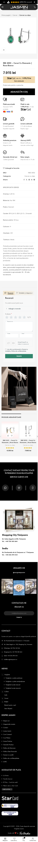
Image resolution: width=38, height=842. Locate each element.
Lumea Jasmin (7, 731)
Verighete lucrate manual (13, 685)
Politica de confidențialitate (11, 758)
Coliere (6, 691)
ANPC (5, 762)
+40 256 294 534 (11, 555)
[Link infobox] (5, 489)
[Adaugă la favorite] (12, 435)
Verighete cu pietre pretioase (14, 678)
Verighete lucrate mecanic (13, 688)
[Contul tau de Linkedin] (32, 179)
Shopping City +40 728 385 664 (13, 652)
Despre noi (6, 721)
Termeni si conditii (8, 755)
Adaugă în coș (19, 91)
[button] (19, 343)
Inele (5, 695)
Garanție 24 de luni (10, 157)
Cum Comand (7, 734)
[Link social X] (26, 179)
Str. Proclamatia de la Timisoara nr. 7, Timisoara (16, 641)
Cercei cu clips (25, 15)
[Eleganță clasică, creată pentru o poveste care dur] (19, 587)
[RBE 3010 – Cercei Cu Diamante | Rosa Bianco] (28, 430)
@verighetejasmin (19, 572)
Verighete (7, 674)
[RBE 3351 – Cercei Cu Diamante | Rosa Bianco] (10, 430)
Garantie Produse (8, 745)
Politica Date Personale (10, 751)
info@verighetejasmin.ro (10, 659)
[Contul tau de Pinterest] (29, 179)
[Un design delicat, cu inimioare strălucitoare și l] (30, 586)
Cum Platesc (6, 738)
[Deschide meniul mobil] (3, 7)
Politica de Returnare (9, 748)
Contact (5, 727)
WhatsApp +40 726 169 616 (12, 648)
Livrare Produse (7, 741)
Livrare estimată (26, 124)
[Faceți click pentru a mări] (4, 50)
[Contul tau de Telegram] (34, 179)
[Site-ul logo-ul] (19, 7)
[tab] (9, 293)
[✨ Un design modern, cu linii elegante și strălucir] (7, 586)
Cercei (15, 15)
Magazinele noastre (9, 724)
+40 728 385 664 (11, 541)
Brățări (6, 702)
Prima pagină (6, 15)
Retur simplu (25, 157)
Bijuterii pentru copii (10, 705)
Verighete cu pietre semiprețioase (15, 681)
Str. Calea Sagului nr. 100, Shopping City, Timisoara (18, 644)
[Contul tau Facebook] (24, 179)
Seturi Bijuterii (8, 708)
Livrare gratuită (8, 124)
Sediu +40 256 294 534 (11, 655)
